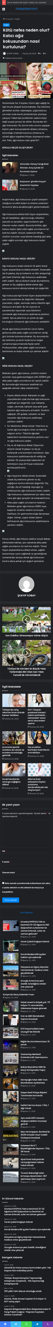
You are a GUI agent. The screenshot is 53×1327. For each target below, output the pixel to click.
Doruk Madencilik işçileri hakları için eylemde (26, 2)
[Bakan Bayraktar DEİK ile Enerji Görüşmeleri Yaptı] (11, 1071)
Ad (4, 851)
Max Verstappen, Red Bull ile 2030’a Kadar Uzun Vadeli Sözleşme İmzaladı (35, 1134)
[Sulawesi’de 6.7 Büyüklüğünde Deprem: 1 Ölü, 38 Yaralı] (11, 1149)
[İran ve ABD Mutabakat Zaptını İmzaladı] (11, 1020)
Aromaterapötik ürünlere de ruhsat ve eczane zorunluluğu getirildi (13, 751)
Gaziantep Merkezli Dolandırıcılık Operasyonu (34, 1056)
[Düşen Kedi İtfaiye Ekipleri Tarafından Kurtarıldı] (11, 1096)
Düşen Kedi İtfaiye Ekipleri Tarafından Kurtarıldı (34, 1094)
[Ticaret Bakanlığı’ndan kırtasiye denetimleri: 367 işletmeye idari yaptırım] (11, 1177)
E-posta (6, 862)
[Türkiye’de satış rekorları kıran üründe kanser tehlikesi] (13, 700)
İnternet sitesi (8, 872)
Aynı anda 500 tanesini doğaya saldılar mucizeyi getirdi (34, 1121)
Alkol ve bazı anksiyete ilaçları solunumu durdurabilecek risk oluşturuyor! (38, 784)
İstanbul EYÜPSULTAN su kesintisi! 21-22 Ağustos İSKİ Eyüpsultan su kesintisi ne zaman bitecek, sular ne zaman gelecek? (35, 927)
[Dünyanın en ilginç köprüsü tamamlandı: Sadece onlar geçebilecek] (11, 971)
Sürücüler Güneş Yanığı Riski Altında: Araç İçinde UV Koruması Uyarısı (34, 168)
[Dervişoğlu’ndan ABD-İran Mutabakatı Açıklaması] (11, 1083)
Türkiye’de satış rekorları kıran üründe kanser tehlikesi (13, 712)
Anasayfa (9, 19)
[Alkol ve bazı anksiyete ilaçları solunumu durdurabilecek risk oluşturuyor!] (39, 769)
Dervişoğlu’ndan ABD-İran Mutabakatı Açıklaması (34, 1081)
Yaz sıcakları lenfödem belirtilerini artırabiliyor (38, 750)
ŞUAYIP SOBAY (13, 53)
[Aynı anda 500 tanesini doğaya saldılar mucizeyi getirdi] (11, 1122)
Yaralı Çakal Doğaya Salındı (35, 941)
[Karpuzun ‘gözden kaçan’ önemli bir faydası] (10, 185)
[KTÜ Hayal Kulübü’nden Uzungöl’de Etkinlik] (11, 1032)
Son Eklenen (26, 912)
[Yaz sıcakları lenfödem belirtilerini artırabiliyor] (39, 737)
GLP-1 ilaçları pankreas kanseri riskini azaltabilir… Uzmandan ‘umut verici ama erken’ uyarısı (37, 716)
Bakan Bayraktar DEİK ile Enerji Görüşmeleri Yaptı (33, 1068)
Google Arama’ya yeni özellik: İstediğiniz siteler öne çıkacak (33, 983)
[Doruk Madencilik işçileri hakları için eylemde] (11, 958)
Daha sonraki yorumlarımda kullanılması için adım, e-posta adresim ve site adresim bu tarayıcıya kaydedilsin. (26, 887)
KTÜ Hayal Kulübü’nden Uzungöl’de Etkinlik (32, 1030)
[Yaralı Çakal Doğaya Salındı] (11, 945)
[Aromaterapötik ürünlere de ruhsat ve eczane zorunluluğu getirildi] (13, 737)
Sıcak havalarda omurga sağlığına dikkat (11, 782)
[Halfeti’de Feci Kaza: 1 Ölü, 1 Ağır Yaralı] (11, 1109)
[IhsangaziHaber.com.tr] (26, 8)
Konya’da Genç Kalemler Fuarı (18, 994)
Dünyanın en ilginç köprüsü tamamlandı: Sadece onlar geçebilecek (34, 970)
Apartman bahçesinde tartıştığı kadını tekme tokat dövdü (32, 1162)
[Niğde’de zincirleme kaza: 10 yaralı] (11, 1045)
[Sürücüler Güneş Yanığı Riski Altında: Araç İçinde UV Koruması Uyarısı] (10, 167)
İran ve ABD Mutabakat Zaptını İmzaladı (33, 1017)
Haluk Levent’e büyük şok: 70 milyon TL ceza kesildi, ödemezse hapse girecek (35, 1005)
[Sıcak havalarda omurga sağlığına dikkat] (13, 769)
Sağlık (17, 19)
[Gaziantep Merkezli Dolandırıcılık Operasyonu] (11, 1058)
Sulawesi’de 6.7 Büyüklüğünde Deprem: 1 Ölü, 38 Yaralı (35, 1148)
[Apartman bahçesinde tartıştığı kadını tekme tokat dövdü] (11, 1163)
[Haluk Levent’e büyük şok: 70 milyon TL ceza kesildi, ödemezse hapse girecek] (11, 1006)
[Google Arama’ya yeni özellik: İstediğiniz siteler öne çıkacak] (11, 984)
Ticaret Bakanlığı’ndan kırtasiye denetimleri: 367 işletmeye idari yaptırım (34, 1176)
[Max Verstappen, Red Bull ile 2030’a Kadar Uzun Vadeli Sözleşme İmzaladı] (11, 1135)
